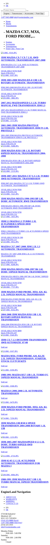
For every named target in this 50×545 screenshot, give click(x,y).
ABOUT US (11, 497)
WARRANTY (11, 499)
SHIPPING (10, 501)
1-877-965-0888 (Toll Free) (11, 523)
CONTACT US (12, 503)
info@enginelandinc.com (10, 527)
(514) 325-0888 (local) (9, 520)
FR (7, 510)
